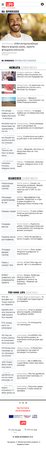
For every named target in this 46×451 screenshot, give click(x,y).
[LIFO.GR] (10, 4)
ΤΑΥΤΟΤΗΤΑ (23, 408)
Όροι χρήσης (11, 442)
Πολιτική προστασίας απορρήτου (28, 442)
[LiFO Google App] (15, 430)
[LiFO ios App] (31, 430)
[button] (3, 4)
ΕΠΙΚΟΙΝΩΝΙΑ (23, 411)
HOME (3, 8)
